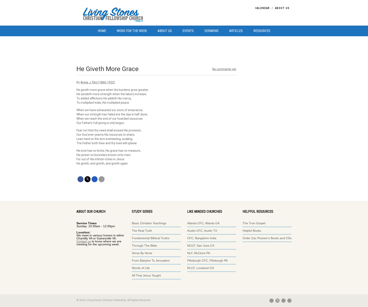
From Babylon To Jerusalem (151, 260)
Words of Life (141, 267)
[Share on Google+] (95, 179)
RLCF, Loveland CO (200, 267)
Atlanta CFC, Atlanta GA (203, 223)
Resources (261, 31)
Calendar (262, 8)
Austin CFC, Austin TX (202, 230)
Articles (236, 31)
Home (102, 31)
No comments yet (224, 69)
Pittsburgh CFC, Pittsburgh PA (207, 260)
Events (188, 31)
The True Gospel (254, 223)
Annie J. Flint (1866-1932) (97, 82)
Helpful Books (252, 230)
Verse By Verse (142, 253)
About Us (282, 8)
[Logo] (121, 14)
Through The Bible (144, 245)
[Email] (102, 179)
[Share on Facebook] (80, 179)
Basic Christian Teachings (149, 223)
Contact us (83, 241)
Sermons (211, 31)
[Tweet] (88, 179)
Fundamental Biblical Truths (150, 238)
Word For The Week (132, 31)
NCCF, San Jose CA (200, 245)
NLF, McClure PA (198, 253)
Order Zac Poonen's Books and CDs (267, 238)
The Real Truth (142, 230)
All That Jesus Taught (146, 275)
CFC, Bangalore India (201, 238)
